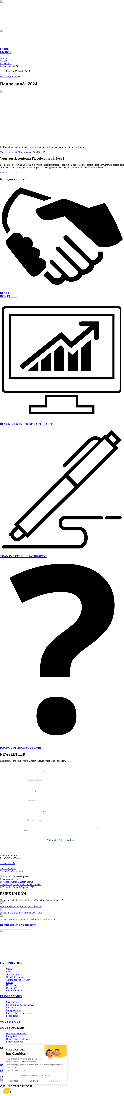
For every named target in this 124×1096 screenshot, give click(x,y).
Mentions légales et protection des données (20, 884)
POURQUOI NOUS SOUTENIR (20, 747)
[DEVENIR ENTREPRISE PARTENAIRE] (62, 418)
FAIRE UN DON (5, 50)
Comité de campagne (16, 977)
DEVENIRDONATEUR (8, 294)
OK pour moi (55, 1081)
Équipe (9, 982)
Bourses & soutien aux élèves (20, 1005)
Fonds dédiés (12, 1015)
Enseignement (13, 1002)
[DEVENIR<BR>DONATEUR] (62, 287)
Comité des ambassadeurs (18, 979)
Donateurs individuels (16, 1033)
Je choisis (34, 1081)
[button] (6, 1090)
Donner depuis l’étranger (18, 1039)
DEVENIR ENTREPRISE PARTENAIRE (26, 424)
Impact (9, 971)
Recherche (11, 1007)
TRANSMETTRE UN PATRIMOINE (23, 556)
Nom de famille (33, 772)
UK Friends (11, 985)
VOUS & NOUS (10, 1021)
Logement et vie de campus (19, 1013)
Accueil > (4, 60)
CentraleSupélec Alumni (11, 871)
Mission (10, 969)
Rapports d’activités (15, 990)
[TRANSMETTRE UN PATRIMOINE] (62, 550)
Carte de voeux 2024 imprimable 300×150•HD (22, 152)
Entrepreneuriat (13, 1010)
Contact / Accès (7, 863)
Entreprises (11, 1036)
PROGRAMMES (11, 996)
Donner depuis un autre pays (18, 924)
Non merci (13, 1081)
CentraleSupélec (8, 868)
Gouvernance (12, 974)
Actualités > (5, 63)
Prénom (29, 792)
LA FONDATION (11, 963)
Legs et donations (14, 1041)
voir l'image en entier (10, 76)
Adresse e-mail (33, 812)
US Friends (11, 988)
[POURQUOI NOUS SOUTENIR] (62, 742)
